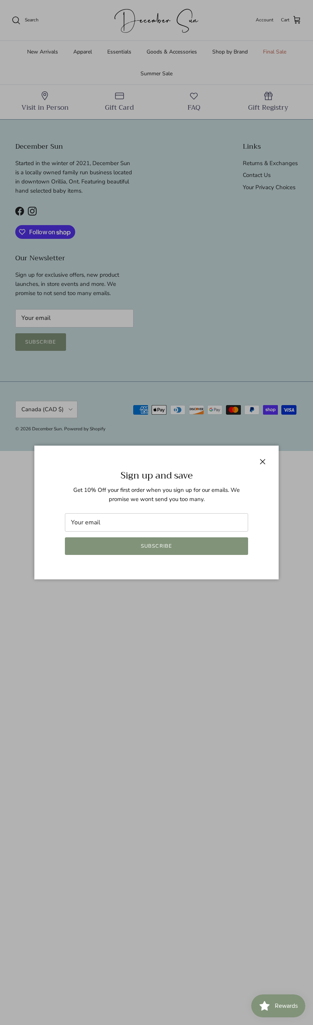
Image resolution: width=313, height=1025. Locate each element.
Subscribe (156, 546)
